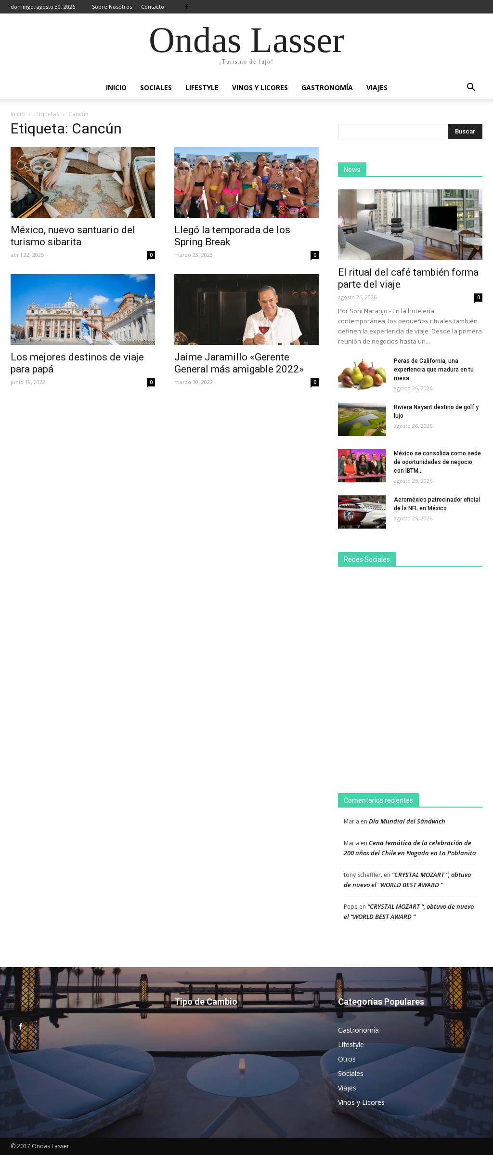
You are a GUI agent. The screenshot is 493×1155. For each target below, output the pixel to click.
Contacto (152, 6)
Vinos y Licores (260, 87)
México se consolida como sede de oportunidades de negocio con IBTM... (437, 462)
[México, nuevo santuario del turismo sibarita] (83, 182)
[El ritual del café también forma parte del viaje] (410, 224)
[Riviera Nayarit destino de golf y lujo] (362, 419)
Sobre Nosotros (112, 6)
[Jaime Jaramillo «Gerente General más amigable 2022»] (246, 309)
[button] (470, 87)
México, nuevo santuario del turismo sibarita (73, 236)
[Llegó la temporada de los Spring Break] (246, 182)
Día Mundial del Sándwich (407, 821)
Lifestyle (202, 87)
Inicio (116, 87)
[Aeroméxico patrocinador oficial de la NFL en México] (362, 512)
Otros (347, 1058)
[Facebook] (187, 6)
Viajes (377, 87)
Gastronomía (327, 87)
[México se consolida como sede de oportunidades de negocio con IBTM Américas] (362, 465)
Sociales (156, 87)
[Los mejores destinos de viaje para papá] (83, 309)
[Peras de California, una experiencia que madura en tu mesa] (362, 373)
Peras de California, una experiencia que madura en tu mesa (434, 370)
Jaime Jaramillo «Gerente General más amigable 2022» (239, 363)
